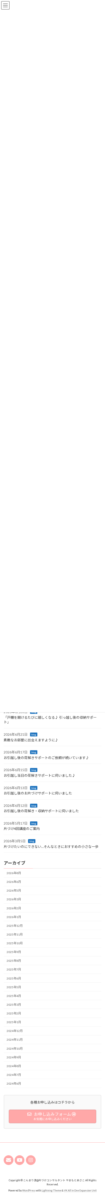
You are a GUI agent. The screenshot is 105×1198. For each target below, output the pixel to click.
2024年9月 (14, 1057)
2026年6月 (14, 882)
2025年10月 (15, 943)
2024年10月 (15, 1048)
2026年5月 (14, 890)
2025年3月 (14, 1004)
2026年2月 (14, 908)
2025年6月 (14, 978)
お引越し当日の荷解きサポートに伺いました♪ (39, 775)
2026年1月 (14, 917)
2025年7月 (14, 969)
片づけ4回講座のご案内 (22, 829)
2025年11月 (15, 934)
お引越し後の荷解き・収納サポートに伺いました (41, 811)
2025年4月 (14, 996)
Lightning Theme (51, 1190)
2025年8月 (14, 960)
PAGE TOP (97, 1157)
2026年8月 (14, 873)
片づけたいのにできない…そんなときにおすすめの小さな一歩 (51, 846)
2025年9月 (14, 952)
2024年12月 (15, 1031)
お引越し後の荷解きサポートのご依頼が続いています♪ (46, 758)
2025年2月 (14, 1013)
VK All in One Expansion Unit (80, 1190)
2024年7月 (14, 1075)
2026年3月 (14, 899)
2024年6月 (14, 1083)
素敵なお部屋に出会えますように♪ (31, 740)
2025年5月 (14, 987)
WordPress (28, 1190)
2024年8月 (14, 1066)
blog (33, 734)
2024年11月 (15, 1039)
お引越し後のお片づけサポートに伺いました (38, 793)
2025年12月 (15, 926)
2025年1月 (14, 1022)
